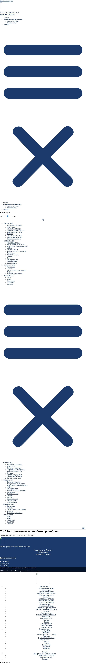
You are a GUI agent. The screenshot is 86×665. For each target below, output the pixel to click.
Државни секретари (14, 229)
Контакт (6, 17)
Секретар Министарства (15, 230)
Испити (9, 258)
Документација (9, 265)
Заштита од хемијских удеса (17, 246)
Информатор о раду (13, 21)
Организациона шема (14, 237)
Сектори (10, 234)
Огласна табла (12, 263)
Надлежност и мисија (14, 225)
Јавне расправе (12, 260)
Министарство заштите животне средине (9, 13)
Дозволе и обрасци (13, 243)
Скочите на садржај (6, 1)
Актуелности (9, 275)
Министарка (11, 227)
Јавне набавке (12, 261)
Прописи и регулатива (14, 274)
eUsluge (9, 248)
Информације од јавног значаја (13, 19)
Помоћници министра (14, 232)
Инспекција (11, 253)
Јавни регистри (12, 249)
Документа (11, 267)
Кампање (10, 268)
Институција (8, 223)
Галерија (10, 284)
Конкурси (10, 256)
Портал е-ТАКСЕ (12, 255)
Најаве (9, 279)
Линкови (6, 24)
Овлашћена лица (11, 22)
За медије (10, 282)
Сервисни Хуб (9, 241)
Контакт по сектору (14, 239)
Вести (9, 277)
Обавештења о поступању (16, 270)
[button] (43, 113)
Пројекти (10, 272)
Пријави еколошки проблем (16, 251)
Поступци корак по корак (16, 244)
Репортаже (11, 281)
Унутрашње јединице (14, 235)
